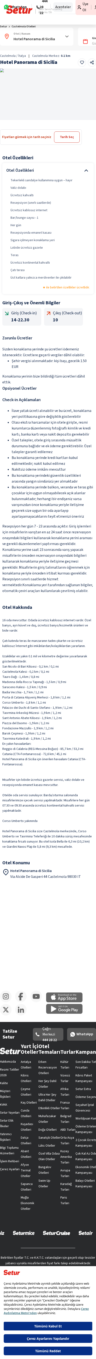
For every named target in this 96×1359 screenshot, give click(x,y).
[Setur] (19, 9)
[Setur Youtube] (37, 1001)
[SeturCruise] (56, 1232)
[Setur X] (7, 1014)
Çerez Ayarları (10, 1169)
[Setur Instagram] (7, 1001)
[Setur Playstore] (66, 1012)
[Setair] (86, 1232)
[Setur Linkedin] (22, 1014)
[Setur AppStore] (66, 1001)
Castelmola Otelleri (24, 27)
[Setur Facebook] (22, 1001)
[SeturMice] (23, 1232)
